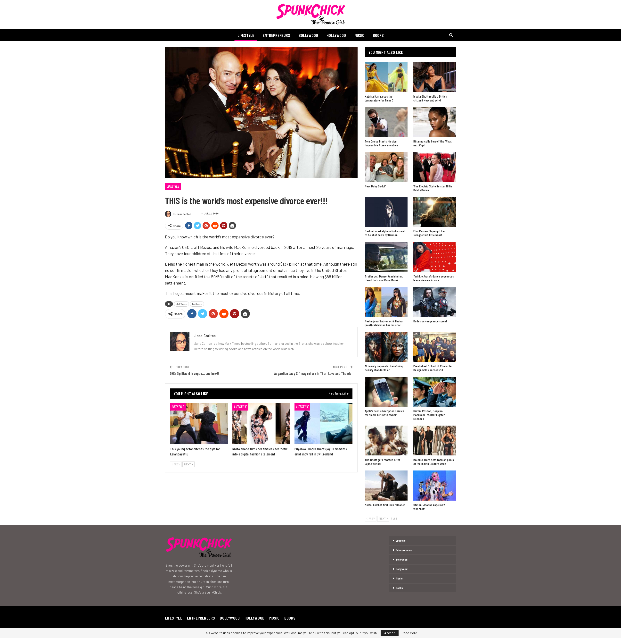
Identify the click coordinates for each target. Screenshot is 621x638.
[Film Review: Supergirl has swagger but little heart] (434, 212)
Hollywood (336, 35)
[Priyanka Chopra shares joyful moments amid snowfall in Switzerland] (323, 423)
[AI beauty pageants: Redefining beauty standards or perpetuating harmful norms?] (386, 347)
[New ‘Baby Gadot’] (386, 167)
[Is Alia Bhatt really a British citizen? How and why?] (434, 77)
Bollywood (308, 35)
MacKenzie (197, 303)
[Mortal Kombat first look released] (386, 485)
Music (359, 35)
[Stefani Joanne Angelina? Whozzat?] (434, 485)
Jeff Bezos (181, 303)
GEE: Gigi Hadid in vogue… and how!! (194, 373)
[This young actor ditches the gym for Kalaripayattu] (199, 423)
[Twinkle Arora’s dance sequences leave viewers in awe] (434, 257)
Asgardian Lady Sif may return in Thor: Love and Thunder (313, 373)
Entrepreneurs (276, 35)
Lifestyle (245, 35)
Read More (409, 633)
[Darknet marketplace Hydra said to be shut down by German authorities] (386, 212)
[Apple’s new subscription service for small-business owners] (386, 392)
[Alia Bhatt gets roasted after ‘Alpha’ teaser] (386, 440)
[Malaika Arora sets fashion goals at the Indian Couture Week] (434, 440)
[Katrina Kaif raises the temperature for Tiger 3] (386, 77)
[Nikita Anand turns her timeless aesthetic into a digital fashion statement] (261, 423)
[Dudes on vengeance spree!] (434, 302)
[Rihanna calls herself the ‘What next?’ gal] (434, 122)
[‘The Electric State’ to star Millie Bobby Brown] (434, 167)
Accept (389, 633)
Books (378, 35)
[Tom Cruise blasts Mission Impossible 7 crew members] (386, 122)
